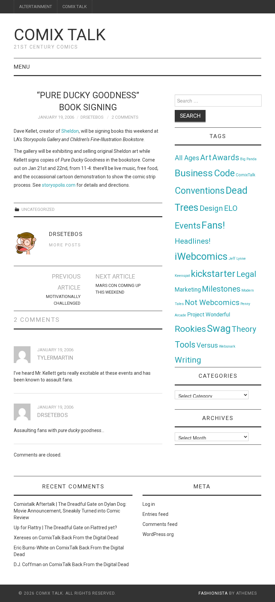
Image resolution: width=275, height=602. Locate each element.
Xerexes (22, 537)
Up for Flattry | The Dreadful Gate (48, 527)
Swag (219, 328)
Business (194, 173)
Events (188, 226)
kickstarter (213, 273)
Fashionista (213, 593)
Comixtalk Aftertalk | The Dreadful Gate (55, 504)
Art (205, 157)
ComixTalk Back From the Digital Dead (78, 537)
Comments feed (160, 524)
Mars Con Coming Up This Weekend (118, 289)
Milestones (221, 289)
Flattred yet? (104, 527)
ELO (230, 208)
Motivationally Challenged (63, 300)
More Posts (65, 244)
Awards (225, 157)
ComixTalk (245, 175)
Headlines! (193, 241)
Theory (244, 329)
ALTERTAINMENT (35, 6)
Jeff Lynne (237, 258)
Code (224, 173)
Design (211, 208)
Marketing (188, 289)
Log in (149, 504)
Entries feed (155, 514)
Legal (246, 274)
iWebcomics (201, 256)
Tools (185, 345)
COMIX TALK (74, 6)
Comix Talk (60, 34)
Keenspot (182, 276)
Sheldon (70, 131)
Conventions (200, 190)
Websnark (227, 346)
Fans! (213, 225)
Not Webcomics (212, 302)
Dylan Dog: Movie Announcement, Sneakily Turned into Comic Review (70, 510)
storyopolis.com (58, 185)
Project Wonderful (208, 314)
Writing (188, 360)
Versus (207, 345)
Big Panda (248, 159)
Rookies (190, 328)
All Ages (187, 158)
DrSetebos (91, 117)
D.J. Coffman (28, 564)
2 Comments (125, 117)
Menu (22, 66)
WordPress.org (158, 534)
